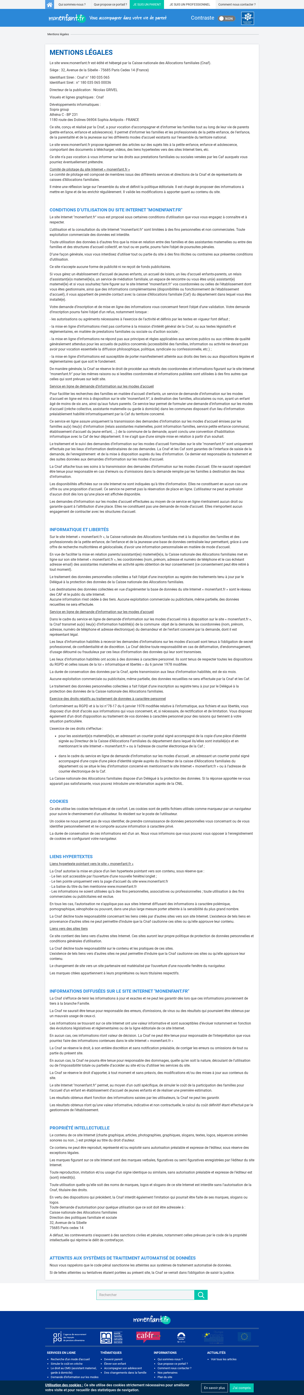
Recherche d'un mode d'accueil (70, 1359)
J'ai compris (242, 1388)
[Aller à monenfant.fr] (49, 4)
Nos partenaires (168, 1372)
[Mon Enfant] (152, 1319)
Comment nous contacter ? (237, 4)
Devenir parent (113, 1359)
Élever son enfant (115, 1363)
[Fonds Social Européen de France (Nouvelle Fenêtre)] (213, 1337)
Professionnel (198, 4)
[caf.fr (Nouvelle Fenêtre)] (148, 1337)
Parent (155, 4)
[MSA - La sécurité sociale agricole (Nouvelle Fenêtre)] (111, 1337)
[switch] (226, 18)
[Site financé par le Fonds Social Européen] (244, 1337)
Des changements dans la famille (125, 1372)
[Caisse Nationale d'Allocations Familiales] (248, 18)
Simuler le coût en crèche (67, 1363)
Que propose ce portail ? (110, 4)
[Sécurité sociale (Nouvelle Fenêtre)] (181, 1337)
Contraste (202, 18)
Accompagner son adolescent (123, 1368)
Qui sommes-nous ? (72, 4)
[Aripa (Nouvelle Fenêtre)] (69, 1337)
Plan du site (165, 1377)
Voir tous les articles (224, 1359)
